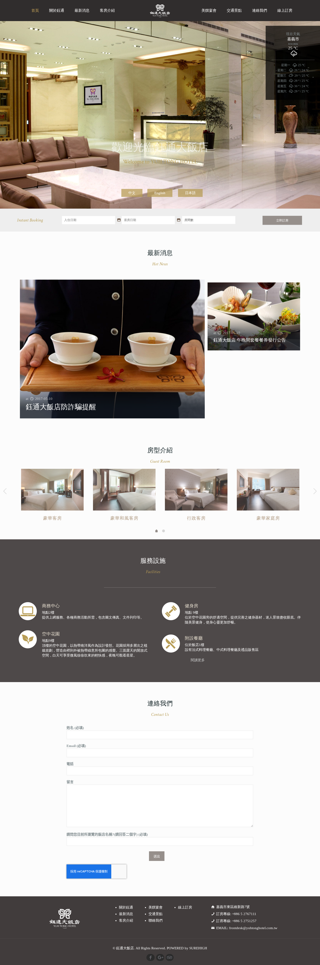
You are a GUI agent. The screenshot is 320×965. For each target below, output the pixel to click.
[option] (52, 496)
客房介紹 (126, 920)
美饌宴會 (156, 907)
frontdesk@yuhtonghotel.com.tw (253, 928)
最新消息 (126, 914)
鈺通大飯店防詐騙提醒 (61, 407)
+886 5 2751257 (244, 921)
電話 (70, 764)
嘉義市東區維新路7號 (233, 907)
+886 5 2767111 (244, 914)
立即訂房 (282, 220)
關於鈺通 (126, 907)
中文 (131, 193)
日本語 (190, 193)
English (159, 193)
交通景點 (156, 914)
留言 (70, 782)
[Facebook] (150, 957)
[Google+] (160, 957)
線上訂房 (185, 907)
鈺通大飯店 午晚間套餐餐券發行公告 (249, 340)
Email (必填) (76, 746)
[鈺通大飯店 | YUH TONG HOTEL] (160, 10)
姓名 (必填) (75, 728)
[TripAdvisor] (170, 957)
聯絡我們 (156, 920)
